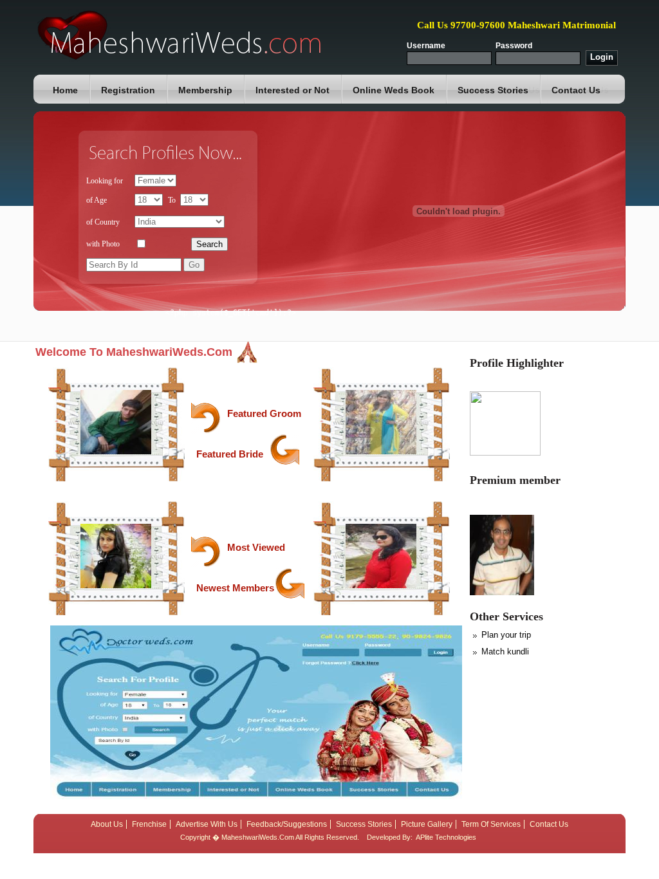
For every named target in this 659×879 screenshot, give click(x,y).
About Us (107, 824)
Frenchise (149, 824)
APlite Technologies (446, 837)
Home (65, 90)
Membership (205, 90)
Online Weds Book (393, 90)
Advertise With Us (206, 824)
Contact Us (576, 90)
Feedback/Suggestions (286, 824)
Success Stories (493, 90)
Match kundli (505, 651)
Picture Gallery (426, 824)
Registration (128, 90)
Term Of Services (491, 824)
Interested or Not (292, 90)
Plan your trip (506, 635)
